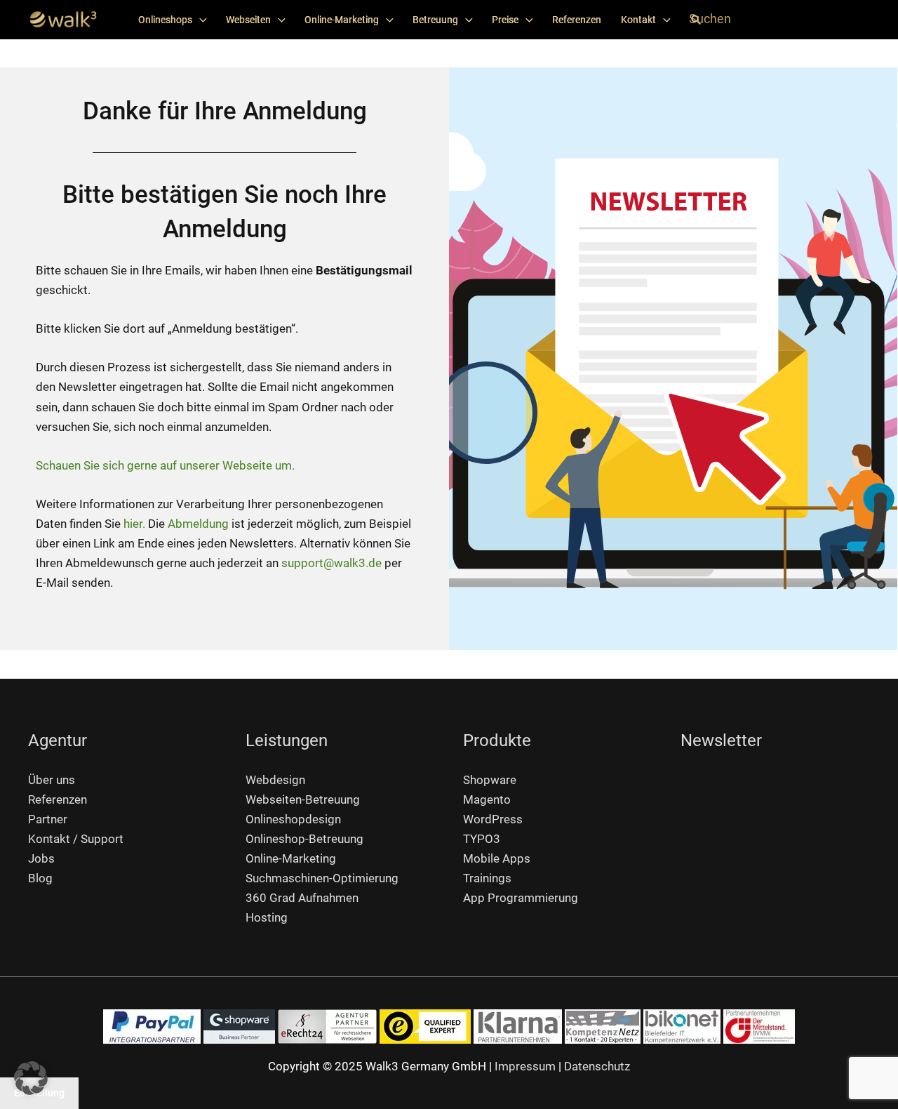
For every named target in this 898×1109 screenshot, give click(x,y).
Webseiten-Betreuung (303, 799)
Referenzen (576, 19)
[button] (696, 19)
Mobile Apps (496, 858)
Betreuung (435, 19)
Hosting (267, 917)
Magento (487, 799)
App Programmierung (520, 898)
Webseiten (248, 19)
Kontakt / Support (75, 839)
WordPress (493, 819)
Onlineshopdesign (293, 819)
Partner (47, 819)
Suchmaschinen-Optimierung (322, 878)
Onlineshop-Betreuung (304, 839)
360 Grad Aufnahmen (302, 898)
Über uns (51, 780)
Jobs (41, 858)
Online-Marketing (341, 19)
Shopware (489, 780)
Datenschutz (597, 1066)
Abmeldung (198, 524)
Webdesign (275, 780)
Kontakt (638, 19)
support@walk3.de (331, 563)
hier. (134, 524)
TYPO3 (481, 839)
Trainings (487, 878)
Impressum (525, 1066)
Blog (40, 878)
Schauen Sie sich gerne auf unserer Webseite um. (165, 465)
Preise (505, 19)
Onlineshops (165, 19)
